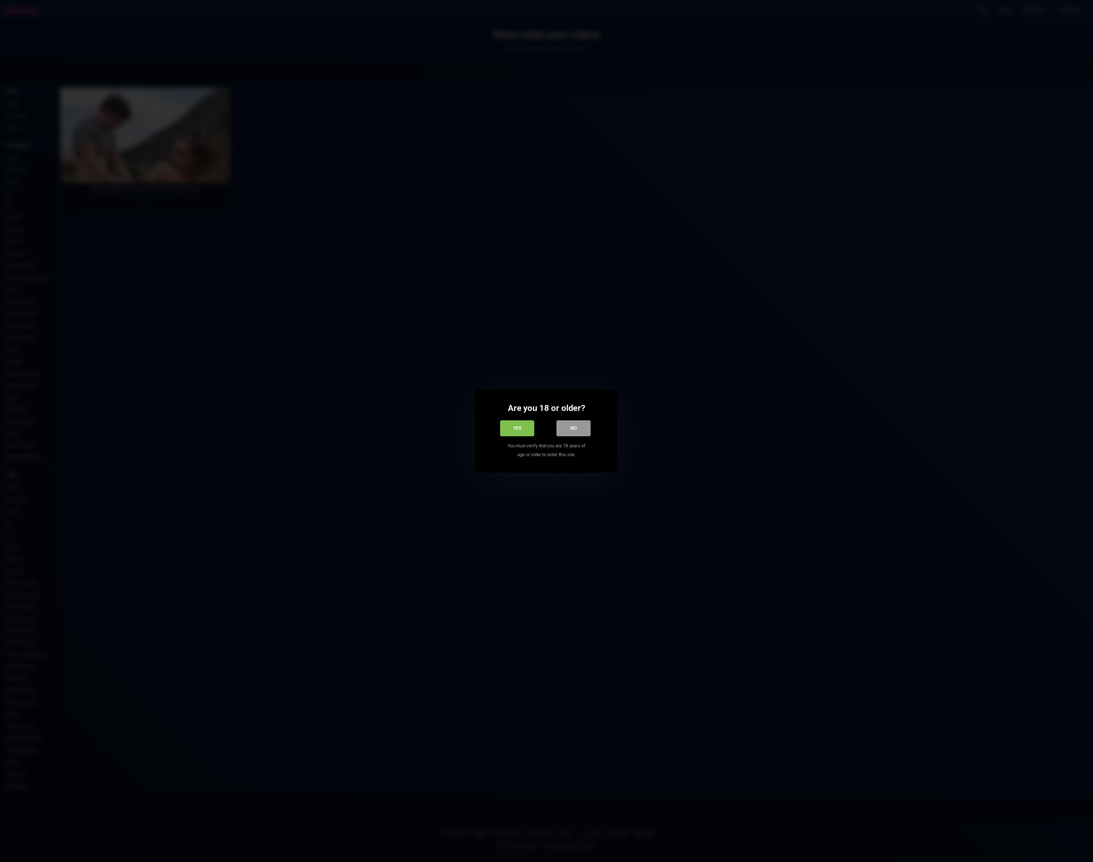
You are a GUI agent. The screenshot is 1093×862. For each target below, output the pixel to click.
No (573, 428)
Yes (517, 428)
